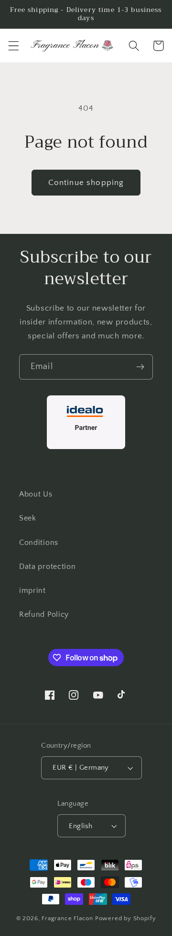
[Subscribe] (140, 367)
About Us (36, 494)
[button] (13, 46)
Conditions (38, 542)
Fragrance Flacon (67, 918)
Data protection (47, 566)
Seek (27, 518)
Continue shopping (86, 182)
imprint (32, 590)
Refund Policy (44, 614)
